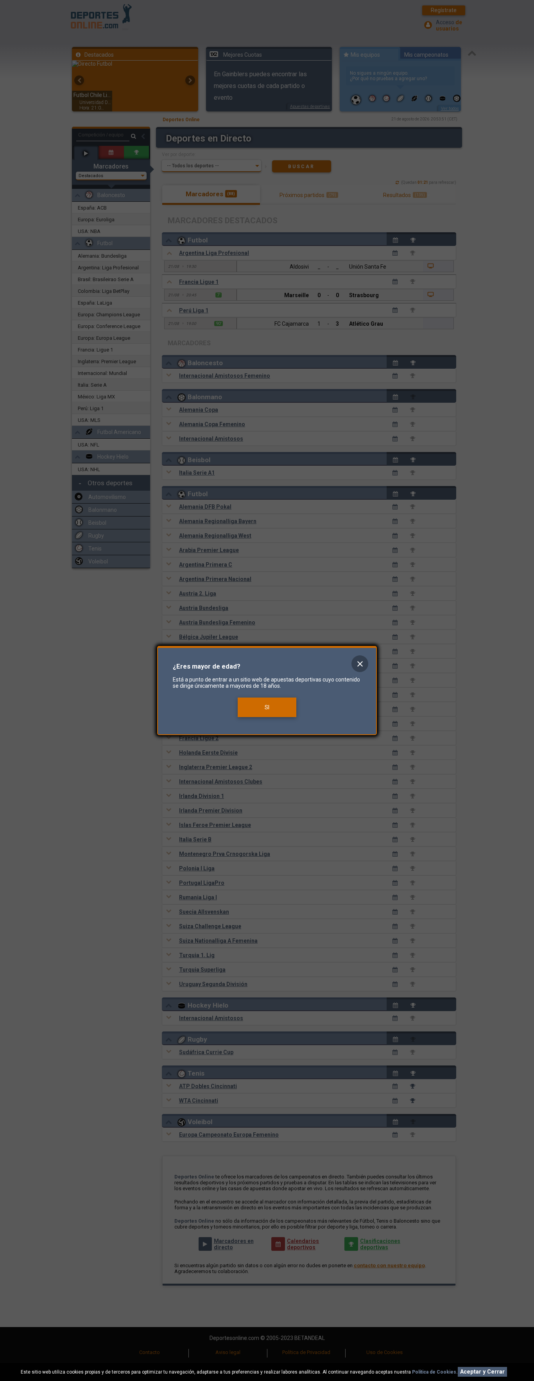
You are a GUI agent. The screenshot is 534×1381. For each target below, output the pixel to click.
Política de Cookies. (435, 1372)
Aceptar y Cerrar (482, 1371)
